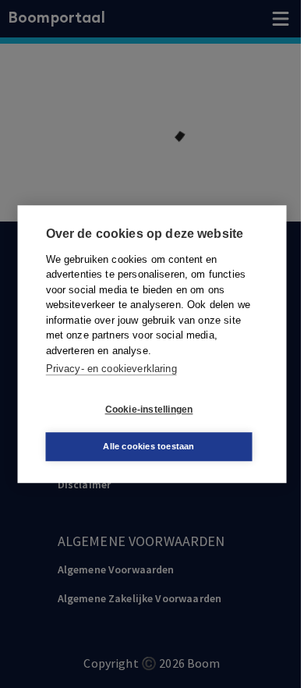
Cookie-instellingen (149, 409)
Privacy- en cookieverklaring (111, 368)
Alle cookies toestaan (148, 446)
